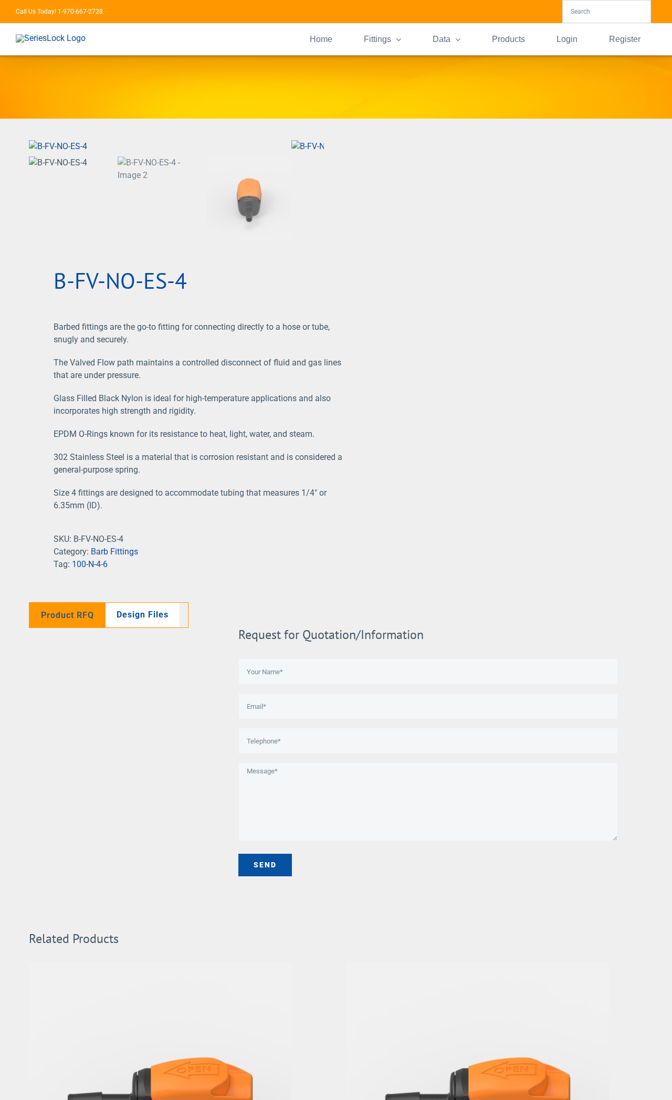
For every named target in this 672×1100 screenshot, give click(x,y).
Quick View (160, 1095)
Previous (37, 146)
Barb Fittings (114, 552)
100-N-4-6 (90, 564)
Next (316, 146)
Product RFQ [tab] (67, 615)
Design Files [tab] (143, 615)
